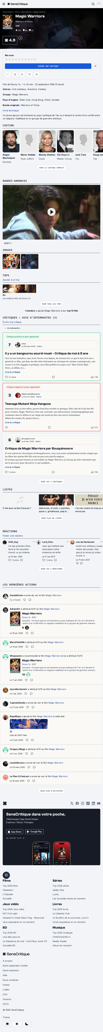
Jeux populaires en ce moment (18, 922)
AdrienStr (15, 609)
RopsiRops (15, 716)
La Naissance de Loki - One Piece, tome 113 (25, 941)
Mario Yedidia (28, 154)
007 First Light (10, 913)
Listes (7, 489)
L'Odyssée (8, 894)
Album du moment (62, 945)
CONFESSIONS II (62, 937)
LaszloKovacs (17, 762)
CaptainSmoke (17, 702)
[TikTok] (88, 804)
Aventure (32, 89)
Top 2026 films (10, 885)
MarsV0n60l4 (17, 642)
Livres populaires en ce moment (69, 922)
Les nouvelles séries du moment (69, 898)
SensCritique (8, 12)
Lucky (56, 894)
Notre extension (11, 970)
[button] (99, 4)
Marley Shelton (47, 154)
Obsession (8, 890)
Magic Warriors (39, 12)
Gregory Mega (17, 749)
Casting (8, 125)
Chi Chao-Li (63, 154)
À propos (7, 960)
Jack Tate (80, 154)
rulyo (23, 343)
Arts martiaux (26, 12)
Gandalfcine (16, 595)
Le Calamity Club (61, 913)
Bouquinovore (28, 438)
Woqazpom (16, 655)
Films (17, 12)
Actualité (7, 898)
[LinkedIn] (93, 804)
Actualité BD (9, 945)
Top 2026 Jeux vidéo (13, 909)
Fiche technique (11, 110)
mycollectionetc (18, 689)
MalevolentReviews (31, 394)
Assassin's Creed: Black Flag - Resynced (23, 917)
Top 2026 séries (61, 885)
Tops (6, 275)
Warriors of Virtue (30, 105)
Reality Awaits (60, 941)
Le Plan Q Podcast (19, 776)
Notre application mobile (15, 965)
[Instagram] (82, 804)
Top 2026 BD (9, 932)
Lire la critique (12, 372)
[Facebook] (77, 804)
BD (5, 927)
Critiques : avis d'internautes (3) (30, 317)
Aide (5, 975)
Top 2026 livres (60, 909)
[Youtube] (98, 804)
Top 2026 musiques (63, 932)
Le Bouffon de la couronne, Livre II (71, 917)
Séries (57, 880)
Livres (57, 904)
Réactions (10, 531)
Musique (59, 927)
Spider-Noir (58, 890)
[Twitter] (71, 804)
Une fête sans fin (11, 937)
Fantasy (42, 89)
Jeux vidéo (11, 904)
